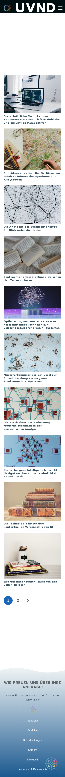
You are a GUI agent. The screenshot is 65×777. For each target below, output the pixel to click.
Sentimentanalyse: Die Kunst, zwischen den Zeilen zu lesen (32, 278)
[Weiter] (28, 600)
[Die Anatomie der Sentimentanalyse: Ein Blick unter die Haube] (32, 187)
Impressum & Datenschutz (32, 769)
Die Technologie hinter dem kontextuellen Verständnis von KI (28, 525)
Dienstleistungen (32, 740)
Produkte (32, 730)
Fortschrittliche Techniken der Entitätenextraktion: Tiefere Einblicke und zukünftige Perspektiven (31, 119)
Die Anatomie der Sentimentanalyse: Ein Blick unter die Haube (31, 228)
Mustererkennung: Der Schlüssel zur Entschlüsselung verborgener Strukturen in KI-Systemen (30, 378)
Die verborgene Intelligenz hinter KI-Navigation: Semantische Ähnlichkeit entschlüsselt (31, 473)
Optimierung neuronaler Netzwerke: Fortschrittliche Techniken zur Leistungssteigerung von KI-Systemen (32, 324)
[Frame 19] (7, 8)
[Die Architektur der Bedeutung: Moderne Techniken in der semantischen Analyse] (32, 389)
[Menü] (60, 8)
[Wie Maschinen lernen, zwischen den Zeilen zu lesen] (32, 534)
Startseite (32, 720)
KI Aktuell (32, 759)
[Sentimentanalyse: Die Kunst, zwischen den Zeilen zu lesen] (32, 237)
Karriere (32, 750)
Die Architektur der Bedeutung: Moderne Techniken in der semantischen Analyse (27, 426)
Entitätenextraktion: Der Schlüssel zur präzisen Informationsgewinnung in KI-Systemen (32, 176)
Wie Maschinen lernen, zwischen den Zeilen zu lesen (30, 583)
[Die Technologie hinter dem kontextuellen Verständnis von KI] (32, 484)
